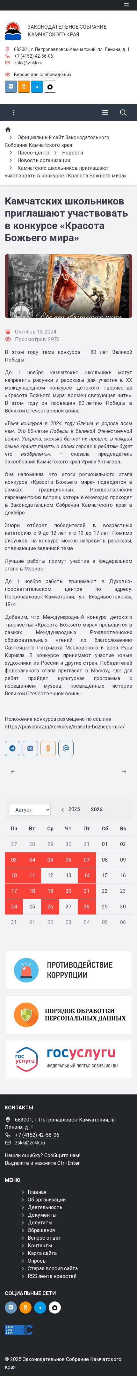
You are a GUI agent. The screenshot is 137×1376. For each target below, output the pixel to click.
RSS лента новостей (52, 1276)
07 (87, 860)
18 (32, 891)
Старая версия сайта (53, 1268)
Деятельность (45, 1207)
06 (68, 860)
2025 (74, 809)
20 (68, 891)
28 (87, 907)
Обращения (41, 1230)
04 (32, 860)
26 (50, 907)
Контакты (40, 1246)
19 (50, 891)
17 (14, 891)
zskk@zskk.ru (28, 62)
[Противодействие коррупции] (68, 970)
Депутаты (40, 1223)
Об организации (47, 1200)
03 (14, 860)
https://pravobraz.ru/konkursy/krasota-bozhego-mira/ (65, 727)
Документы (42, 1215)
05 (50, 860)
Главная (37, 1192)
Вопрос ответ (44, 1238)
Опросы (37, 1261)
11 (32, 875)
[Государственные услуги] (68, 1059)
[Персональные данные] (68, 1014)
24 (14, 907)
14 (87, 875)
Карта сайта (42, 1253)
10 (14, 875)
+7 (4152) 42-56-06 (33, 56)
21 (87, 891)
